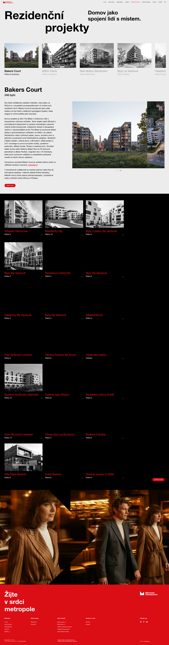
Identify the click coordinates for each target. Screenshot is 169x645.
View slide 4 (120, 170)
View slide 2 (117, 170)
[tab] (21, 59)
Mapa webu (75, 641)
